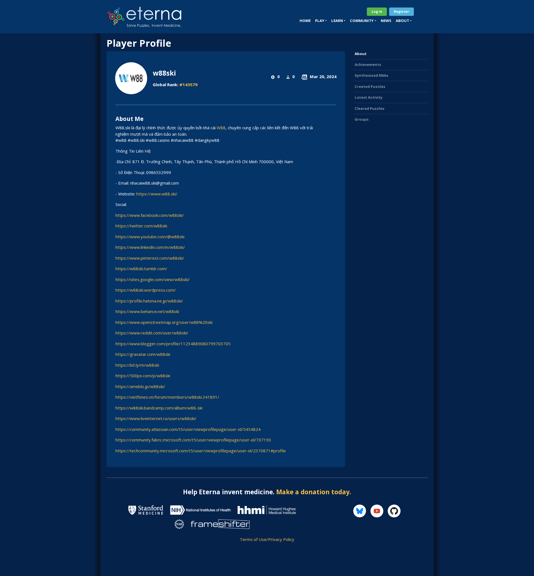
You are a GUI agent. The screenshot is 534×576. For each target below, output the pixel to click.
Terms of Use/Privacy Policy (267, 539)
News (386, 20)
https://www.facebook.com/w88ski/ (149, 215)
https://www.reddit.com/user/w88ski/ (151, 333)
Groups (362, 119)
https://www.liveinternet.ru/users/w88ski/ (155, 418)
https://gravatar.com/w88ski (142, 354)
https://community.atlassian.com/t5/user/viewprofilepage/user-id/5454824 (188, 429)
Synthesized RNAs (371, 75)
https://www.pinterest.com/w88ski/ (149, 258)
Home (305, 20)
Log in (377, 11)
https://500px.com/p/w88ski (142, 375)
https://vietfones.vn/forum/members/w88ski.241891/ (167, 397)
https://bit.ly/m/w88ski (137, 365)
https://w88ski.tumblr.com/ (141, 268)
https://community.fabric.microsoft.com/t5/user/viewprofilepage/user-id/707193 (193, 440)
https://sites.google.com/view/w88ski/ (152, 279)
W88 (221, 127)
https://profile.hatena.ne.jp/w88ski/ (149, 301)
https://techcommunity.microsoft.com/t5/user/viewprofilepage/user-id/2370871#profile (200, 450)
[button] (321, 21)
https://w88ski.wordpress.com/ (145, 290)
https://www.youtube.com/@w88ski (149, 236)
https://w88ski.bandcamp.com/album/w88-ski (158, 408)
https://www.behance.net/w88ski (147, 311)
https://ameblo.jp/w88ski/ (140, 386)
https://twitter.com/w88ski (141, 226)
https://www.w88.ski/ (156, 194)
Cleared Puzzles (369, 108)
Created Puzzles (370, 86)
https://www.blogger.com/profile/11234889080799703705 (173, 343)
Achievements (368, 64)
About (361, 53)
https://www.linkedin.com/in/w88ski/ (150, 247)
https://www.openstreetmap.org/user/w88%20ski (163, 322)
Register (401, 11)
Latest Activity (368, 97)
